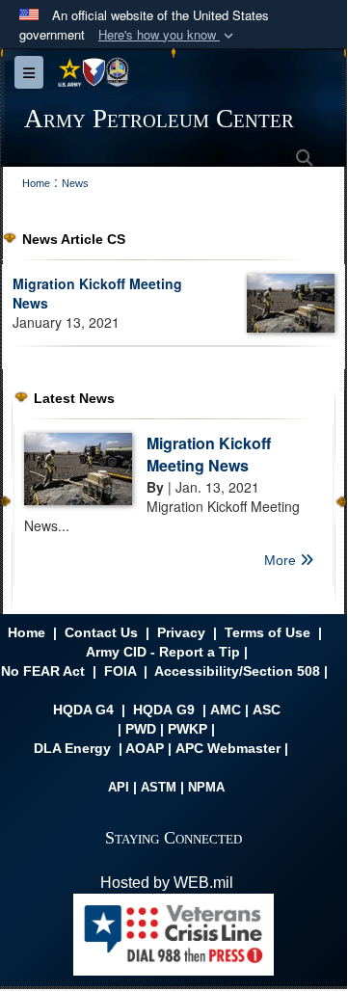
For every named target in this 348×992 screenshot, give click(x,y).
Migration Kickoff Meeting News (209, 454)
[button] (167, 35)
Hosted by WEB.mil (166, 882)
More (282, 560)
